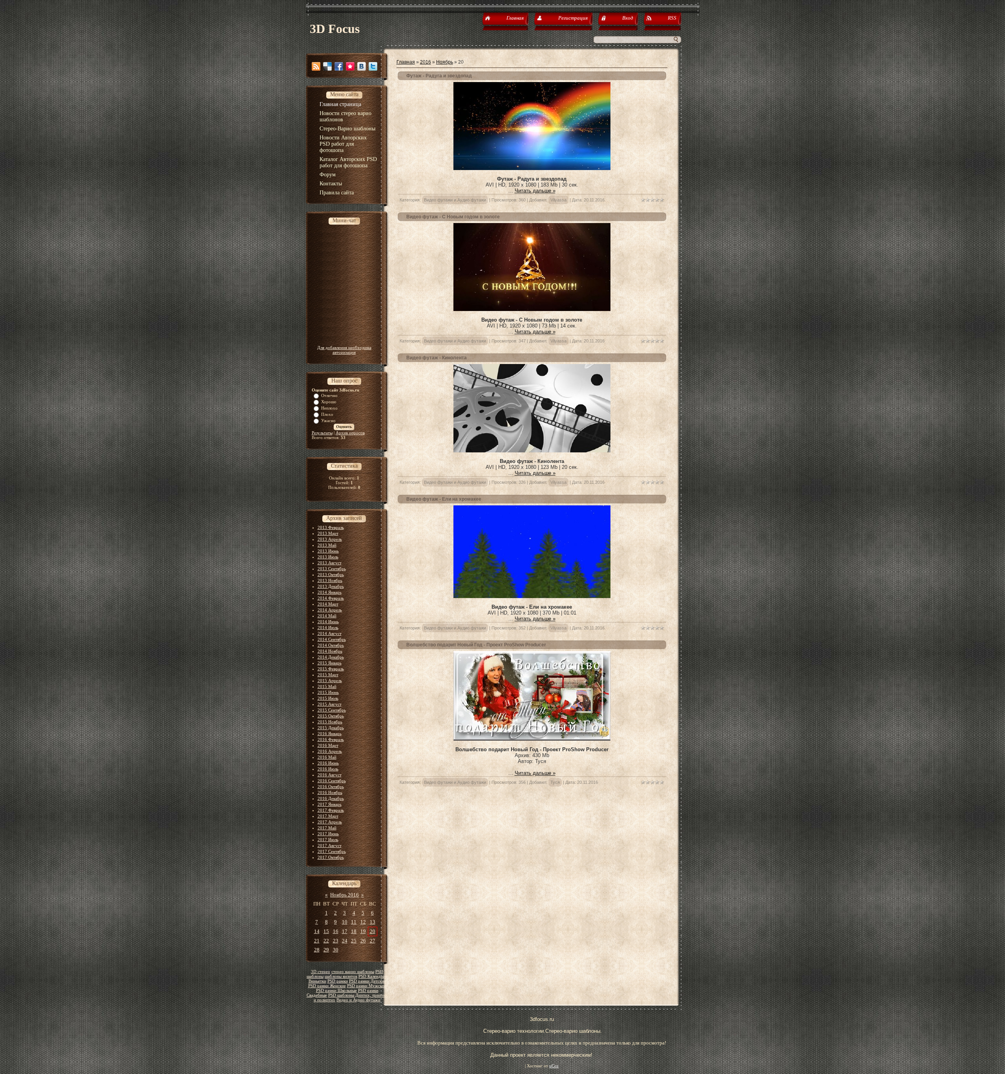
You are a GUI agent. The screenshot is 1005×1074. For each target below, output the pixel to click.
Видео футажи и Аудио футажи (455, 200)
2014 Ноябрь (330, 651)
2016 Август (330, 774)
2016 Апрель (330, 751)
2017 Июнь (328, 833)
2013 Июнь (328, 551)
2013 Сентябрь (332, 568)
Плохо (327, 414)
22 (326, 941)
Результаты (322, 432)
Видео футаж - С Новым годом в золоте (453, 217)
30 (335, 950)
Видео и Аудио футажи (358, 1000)
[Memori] (350, 66)
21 (317, 941)
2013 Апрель (330, 539)
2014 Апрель (330, 609)
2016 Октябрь (331, 786)
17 (344, 931)
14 (317, 931)
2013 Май (327, 545)
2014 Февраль (331, 598)
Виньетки (317, 981)
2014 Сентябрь (332, 639)
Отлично (329, 395)
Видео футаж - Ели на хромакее (443, 499)
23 (335, 941)
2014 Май (327, 615)
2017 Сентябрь (332, 851)
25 (353, 941)
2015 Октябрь (331, 716)
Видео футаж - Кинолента (436, 357)
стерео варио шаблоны (352, 972)
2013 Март (328, 533)
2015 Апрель (330, 680)
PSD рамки (337, 981)
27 (372, 941)
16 (335, 931)
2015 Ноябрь (330, 721)
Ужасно (328, 420)
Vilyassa (558, 200)
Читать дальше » (535, 191)
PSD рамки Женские (327, 986)
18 (353, 931)
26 (363, 941)
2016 (425, 62)
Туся (555, 782)
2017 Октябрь (331, 857)
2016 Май (327, 757)
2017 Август (330, 845)
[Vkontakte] (361, 66)
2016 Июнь (328, 763)
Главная (406, 62)
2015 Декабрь (331, 727)
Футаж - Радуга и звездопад (439, 76)
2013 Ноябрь (330, 580)
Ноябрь (444, 62)
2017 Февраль (331, 810)
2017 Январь (330, 804)
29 (326, 950)
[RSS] (316, 66)
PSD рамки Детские (367, 981)
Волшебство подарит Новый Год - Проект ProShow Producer (476, 645)
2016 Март (328, 745)
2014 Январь (330, 592)
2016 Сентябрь (332, 780)
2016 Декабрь (331, 798)
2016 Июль (328, 769)
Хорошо (328, 401)
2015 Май (327, 686)
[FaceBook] (338, 66)
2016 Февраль (331, 739)
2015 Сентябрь (332, 710)
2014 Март (328, 604)
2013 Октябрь (331, 574)
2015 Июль (328, 698)
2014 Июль (328, 627)
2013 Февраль (331, 527)
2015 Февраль (331, 668)
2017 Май (327, 827)
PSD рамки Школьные (336, 990)
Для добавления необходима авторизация (344, 350)
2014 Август (330, 633)
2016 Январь (330, 733)
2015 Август (330, 704)
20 (372, 931)
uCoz (554, 1066)
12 (363, 922)
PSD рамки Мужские (366, 986)
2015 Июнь (328, 692)
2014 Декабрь (331, 657)
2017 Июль (328, 839)
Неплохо (329, 408)
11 (353, 922)
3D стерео (320, 972)
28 (317, 950)
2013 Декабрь (331, 586)
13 (372, 922)
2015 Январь (330, 663)
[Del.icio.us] (327, 66)
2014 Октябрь (331, 645)
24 (344, 941)
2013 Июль (328, 556)
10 (344, 922)
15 (326, 931)
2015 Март (328, 674)
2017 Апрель (330, 822)
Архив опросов (350, 432)
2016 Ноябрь (330, 792)
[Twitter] (373, 66)
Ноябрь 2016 (344, 895)
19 (363, 931)
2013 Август (330, 562)
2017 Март (328, 816)
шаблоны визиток (341, 976)
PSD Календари (372, 976)
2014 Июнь (328, 621)
